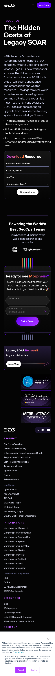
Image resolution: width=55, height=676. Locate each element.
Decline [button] (34, 670)
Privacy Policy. (19, 652)
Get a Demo (44, 5)
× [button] (48, 638)
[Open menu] (33, 5)
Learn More (13, 364)
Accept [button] (21, 670)
